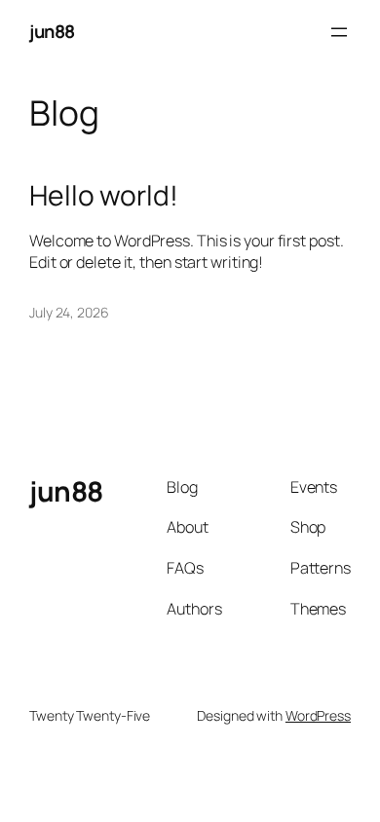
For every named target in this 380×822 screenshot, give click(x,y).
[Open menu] (339, 32)
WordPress (318, 715)
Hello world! (103, 195)
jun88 (52, 31)
